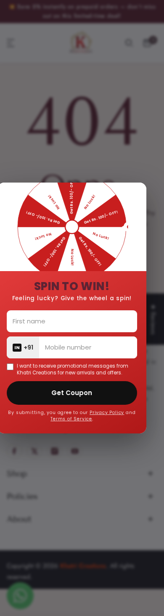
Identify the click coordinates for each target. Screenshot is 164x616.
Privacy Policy (114, 412)
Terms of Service (78, 419)
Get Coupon (78, 392)
